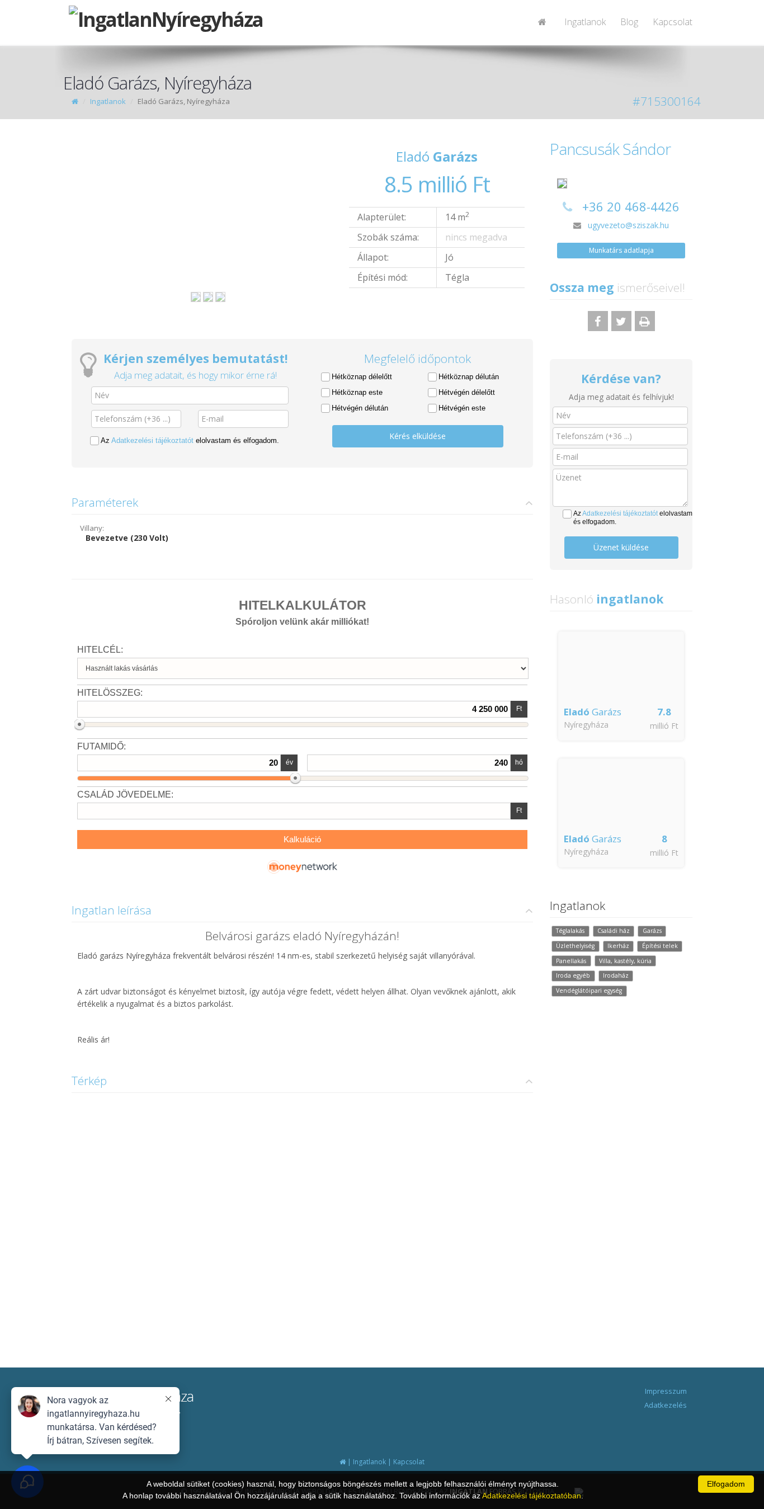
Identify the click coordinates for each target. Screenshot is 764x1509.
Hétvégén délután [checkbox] (360, 408)
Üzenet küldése (621, 547)
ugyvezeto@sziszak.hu (628, 225)
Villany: (92, 528)
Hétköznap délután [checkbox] (468, 376)
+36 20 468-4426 (631, 206)
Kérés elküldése (417, 436)
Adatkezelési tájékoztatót (152, 440)
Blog (629, 22)
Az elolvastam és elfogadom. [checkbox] (190, 440)
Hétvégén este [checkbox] (461, 408)
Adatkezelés (665, 1405)
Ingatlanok (585, 22)
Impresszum (666, 1391)
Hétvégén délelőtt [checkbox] (466, 392)
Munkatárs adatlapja (621, 250)
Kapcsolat (672, 22)
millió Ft (664, 725)
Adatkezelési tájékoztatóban (531, 1495)
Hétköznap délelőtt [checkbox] (362, 376)
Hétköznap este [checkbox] (357, 392)
